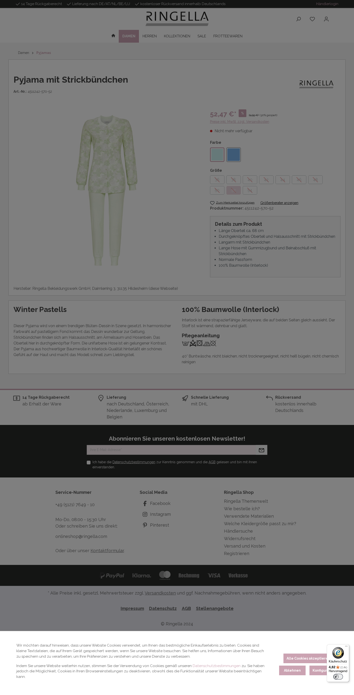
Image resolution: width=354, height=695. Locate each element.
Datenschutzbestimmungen (217, 666)
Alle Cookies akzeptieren (308, 658)
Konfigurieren (324, 670)
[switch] (338, 677)
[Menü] (346, 647)
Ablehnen (292, 670)
